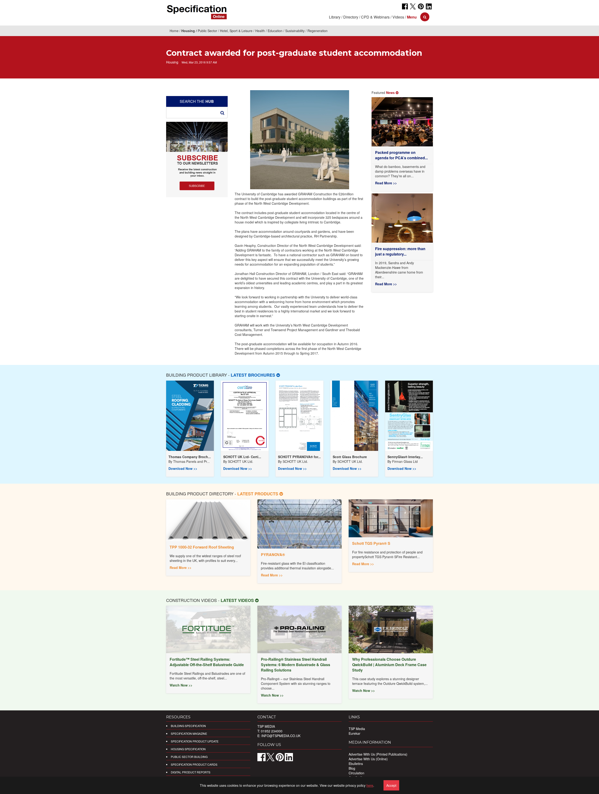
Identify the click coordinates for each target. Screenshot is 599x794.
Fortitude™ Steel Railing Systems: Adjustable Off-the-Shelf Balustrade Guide (207, 662)
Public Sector (207, 30)
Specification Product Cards (194, 764)
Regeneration (317, 30)
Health (260, 30)
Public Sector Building (189, 757)
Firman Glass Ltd (405, 461)
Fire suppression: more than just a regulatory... (400, 251)
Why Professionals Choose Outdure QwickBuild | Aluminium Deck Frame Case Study (389, 665)
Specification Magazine (189, 733)
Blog (352, 768)
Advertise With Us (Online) (368, 759)
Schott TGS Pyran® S (371, 543)
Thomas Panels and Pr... (191, 461)
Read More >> (386, 183)
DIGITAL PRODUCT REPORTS (190, 772)
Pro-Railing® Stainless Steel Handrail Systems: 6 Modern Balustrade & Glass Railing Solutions (295, 665)
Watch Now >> (181, 685)
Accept (391, 785)
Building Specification (188, 726)
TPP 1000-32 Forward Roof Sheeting (202, 547)
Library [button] (334, 17)
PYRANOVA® (273, 554)
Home (174, 30)
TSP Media (357, 728)
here (369, 785)
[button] (412, 17)
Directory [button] (350, 17)
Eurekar (354, 733)
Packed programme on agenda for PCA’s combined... (401, 155)
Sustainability (295, 30)
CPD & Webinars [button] (375, 17)
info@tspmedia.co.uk (280, 735)
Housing (188, 30)
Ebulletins (356, 763)
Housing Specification (188, 749)
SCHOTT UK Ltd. (240, 461)
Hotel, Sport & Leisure (236, 30)
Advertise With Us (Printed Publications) (378, 754)
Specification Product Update (195, 741)
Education (275, 30)
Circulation (356, 773)
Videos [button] (398, 17)
